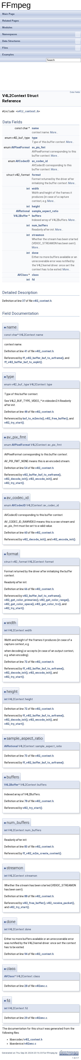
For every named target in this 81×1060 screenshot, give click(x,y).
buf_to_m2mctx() (33, 418)
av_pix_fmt (38, 147)
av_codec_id (40, 161)
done (35, 252)
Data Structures (11, 41)
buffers (36, 215)
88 (25, 896)
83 (25, 846)
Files (5, 47)
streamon (38, 235)
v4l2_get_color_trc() (48, 604)
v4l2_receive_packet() (60, 903)
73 (25, 755)
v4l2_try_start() (14, 422)
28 (25, 985)
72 (25, 661)
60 (25, 532)
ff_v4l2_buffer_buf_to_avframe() (43, 357)
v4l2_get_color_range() (54, 599)
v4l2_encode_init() (40, 478)
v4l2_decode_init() (16, 478)
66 (25, 589)
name (35, 128)
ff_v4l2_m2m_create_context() (42, 853)
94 (25, 953)
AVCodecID (23, 161)
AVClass (23, 274)
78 (25, 801)
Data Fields (75, 92)
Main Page (8, 14)
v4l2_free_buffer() (56, 418)
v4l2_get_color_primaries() (21, 599)
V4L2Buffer (21, 215)
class (35, 274)
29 (25, 1017)
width (35, 188)
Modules (7, 27)
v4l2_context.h (27, 111)
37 (23, 300)
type (34, 137)
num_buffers (40, 225)
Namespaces (9, 34)
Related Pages (10, 20)
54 (25, 467)
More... (54, 132)
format (36, 174)
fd (33, 279)
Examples (8, 54)
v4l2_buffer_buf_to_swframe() (42, 474)
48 (25, 411)
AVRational (23, 211)
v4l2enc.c (41, 985)
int (28, 188)
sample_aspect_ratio (45, 211)
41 (25, 351)
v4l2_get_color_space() (19, 604)
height (36, 206)
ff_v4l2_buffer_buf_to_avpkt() (23, 362)
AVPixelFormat (20, 147)
